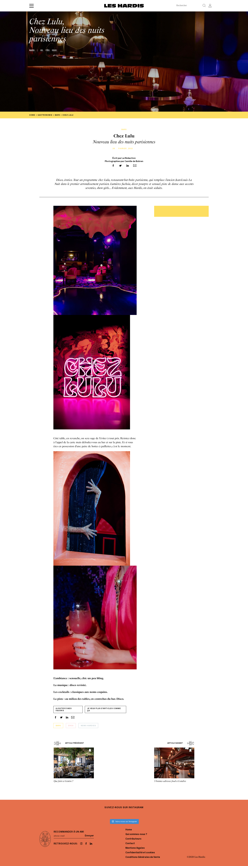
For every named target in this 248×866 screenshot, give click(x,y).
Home (128, 830)
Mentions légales (135, 848)
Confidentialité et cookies (140, 853)
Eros (70, 726)
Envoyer (89, 836)
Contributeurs (133, 839)
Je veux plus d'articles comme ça (104, 710)
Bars (58, 726)
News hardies (88, 726)
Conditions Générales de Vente (142, 857)
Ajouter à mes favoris (64, 710)
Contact (130, 843)
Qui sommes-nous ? (136, 834)
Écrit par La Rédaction (124, 158)
